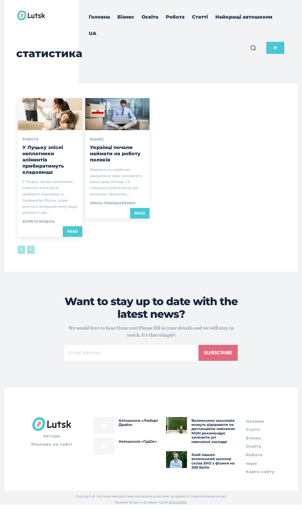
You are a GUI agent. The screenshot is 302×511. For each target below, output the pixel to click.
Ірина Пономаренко (112, 203)
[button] (253, 47)
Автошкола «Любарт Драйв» (138, 422)
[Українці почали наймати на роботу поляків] (117, 114)
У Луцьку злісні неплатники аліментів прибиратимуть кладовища (43, 160)
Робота (30, 139)
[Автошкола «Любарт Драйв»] (103, 425)
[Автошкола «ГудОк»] (103, 446)
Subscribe (218, 352)
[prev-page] (21, 250)
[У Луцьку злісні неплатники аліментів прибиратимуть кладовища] (50, 114)
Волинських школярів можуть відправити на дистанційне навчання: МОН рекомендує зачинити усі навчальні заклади (213, 431)
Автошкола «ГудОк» (138, 441)
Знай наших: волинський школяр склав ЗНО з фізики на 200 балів (212, 460)
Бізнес (97, 139)
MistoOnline (178, 502)
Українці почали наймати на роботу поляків (115, 154)
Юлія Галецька (38, 221)
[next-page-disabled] (31, 250)
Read (72, 231)
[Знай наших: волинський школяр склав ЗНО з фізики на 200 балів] (176, 459)
